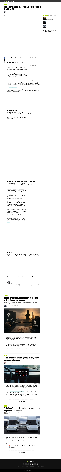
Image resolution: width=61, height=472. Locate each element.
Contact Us (27, 466)
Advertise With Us (33, 466)
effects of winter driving (13, 76)
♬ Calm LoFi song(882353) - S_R (47, 31)
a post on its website (10, 341)
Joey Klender (9, 413)
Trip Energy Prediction (25, 57)
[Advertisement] (23, 100)
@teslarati (44, 29)
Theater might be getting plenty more (17, 391)
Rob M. (8, 12)
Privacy (42, 466)
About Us (22, 466)
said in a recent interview (28, 440)
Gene (8, 306)
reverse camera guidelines (20, 202)
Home (18, 466)
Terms (39, 466)
